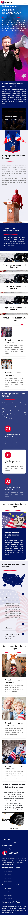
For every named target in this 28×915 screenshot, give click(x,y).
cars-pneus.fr (14, 828)
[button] (25, 814)
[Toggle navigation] (25, 2)
